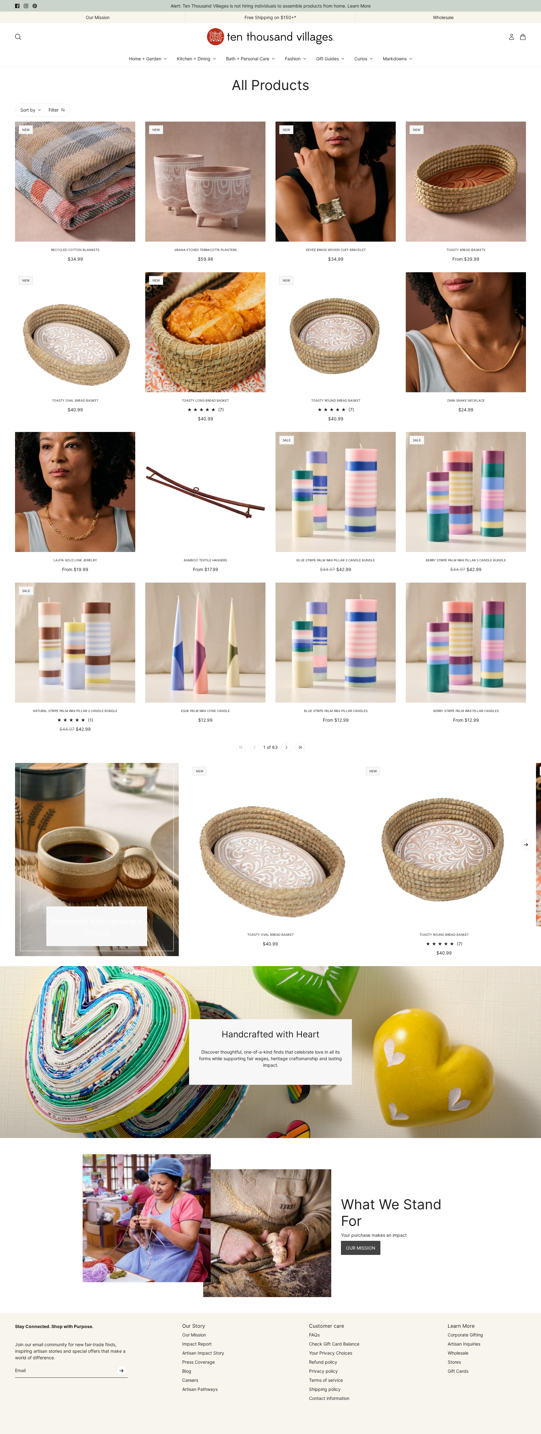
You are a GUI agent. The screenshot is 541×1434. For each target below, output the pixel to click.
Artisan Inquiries (464, 1343)
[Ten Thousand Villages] (270, 36)
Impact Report (197, 1343)
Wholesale (458, 1353)
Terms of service (326, 1380)
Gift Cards (458, 1371)
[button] (286, 747)
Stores (454, 1362)
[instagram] (26, 6)
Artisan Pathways (200, 1389)
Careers (190, 1380)
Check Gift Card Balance (334, 1343)
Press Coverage (198, 1362)
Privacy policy (323, 1371)
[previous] (15, 860)
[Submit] (121, 1371)
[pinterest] (34, 6)
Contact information (329, 1398)
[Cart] (523, 37)
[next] (526, 845)
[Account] (511, 37)
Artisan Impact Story (203, 1353)
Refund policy (323, 1362)
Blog (186, 1371)
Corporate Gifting (465, 1334)
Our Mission (194, 1334)
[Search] (18, 37)
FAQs (314, 1334)
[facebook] (17, 6)
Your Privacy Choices (330, 1353)
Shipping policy (325, 1389)
